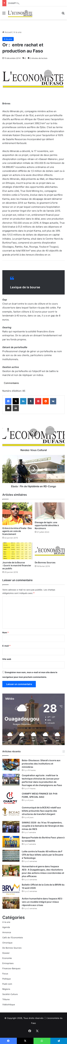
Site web (6, 659)
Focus (5, 973)
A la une (18, 32)
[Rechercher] (63, 14)
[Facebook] (8, 401)
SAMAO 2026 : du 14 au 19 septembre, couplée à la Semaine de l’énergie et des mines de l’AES (43, 825)
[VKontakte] (53, 401)
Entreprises (8, 963)
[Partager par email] (8, 408)
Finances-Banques (11, 968)
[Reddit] (46, 401)
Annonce (6, 932)
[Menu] (3, 14)
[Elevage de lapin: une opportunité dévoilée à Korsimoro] (50, 510)
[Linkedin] (23, 401)
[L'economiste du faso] (20, 13)
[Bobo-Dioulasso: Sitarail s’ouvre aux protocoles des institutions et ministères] (10, 765)
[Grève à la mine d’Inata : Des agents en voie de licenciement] (17, 513)
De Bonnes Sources (45, 562)
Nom (5, 632)
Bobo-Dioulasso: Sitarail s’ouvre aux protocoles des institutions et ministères (41, 763)
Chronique (7, 942)
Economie (7, 958)
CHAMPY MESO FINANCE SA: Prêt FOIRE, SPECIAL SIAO (35, 3)
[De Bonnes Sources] (50, 551)
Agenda (6, 927)
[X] (16, 401)
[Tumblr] (31, 401)
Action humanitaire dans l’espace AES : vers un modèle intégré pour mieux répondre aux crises (42, 901)
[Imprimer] (16, 408)
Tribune (6, 999)
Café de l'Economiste (12, 937)
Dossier (6, 953)
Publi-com (7, 984)
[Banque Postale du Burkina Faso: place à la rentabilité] (10, 842)
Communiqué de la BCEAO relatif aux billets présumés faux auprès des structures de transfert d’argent (41, 810)
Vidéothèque (8, 1004)
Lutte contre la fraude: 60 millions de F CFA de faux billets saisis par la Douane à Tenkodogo (42, 854)
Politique (6, 978)
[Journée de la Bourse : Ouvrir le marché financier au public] (17, 551)
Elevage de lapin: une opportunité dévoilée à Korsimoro (47, 525)
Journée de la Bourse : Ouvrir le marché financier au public (16, 565)
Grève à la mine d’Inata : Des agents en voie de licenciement (17, 531)
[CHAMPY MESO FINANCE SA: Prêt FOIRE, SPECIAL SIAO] (10, 798)
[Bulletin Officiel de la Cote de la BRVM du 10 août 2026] (10, 889)
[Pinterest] (38, 401)
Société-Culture (10, 994)
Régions (6, 989)
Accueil (8, 32)
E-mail (6, 646)
